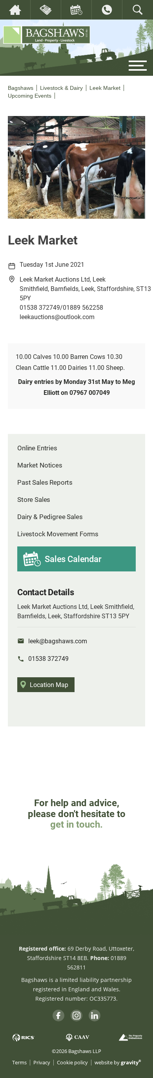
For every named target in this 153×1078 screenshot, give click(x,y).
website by (118, 1063)
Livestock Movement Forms (57, 533)
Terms (19, 1063)
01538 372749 (48, 658)
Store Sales (33, 499)
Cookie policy (72, 1063)
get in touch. (76, 824)
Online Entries (37, 447)
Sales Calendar (73, 558)
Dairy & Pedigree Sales (49, 516)
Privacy (41, 1063)
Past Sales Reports (45, 482)
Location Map (49, 684)
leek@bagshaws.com (57, 641)
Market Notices (39, 464)
